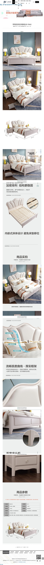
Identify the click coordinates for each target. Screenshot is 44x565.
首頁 (13, 2)
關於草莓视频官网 (16, 2)
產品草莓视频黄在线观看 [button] (18, 2)
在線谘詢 (27, 2)
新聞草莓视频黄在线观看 (22, 2)
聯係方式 (30, 2)
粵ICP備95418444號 (22, 562)
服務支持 (24, 2)
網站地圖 (1, 564)
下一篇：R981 (25, 547)
